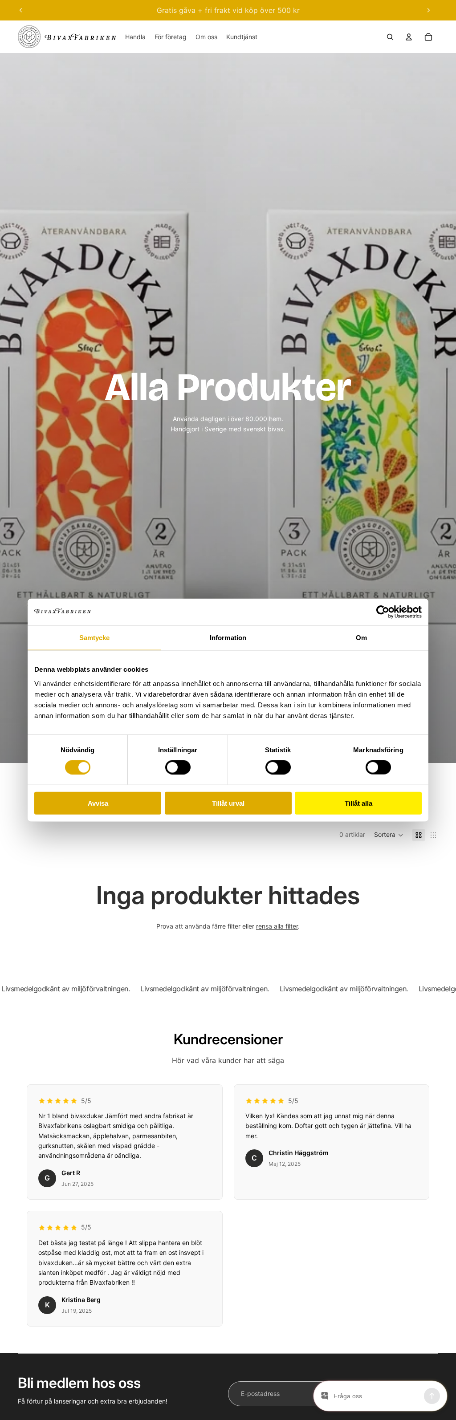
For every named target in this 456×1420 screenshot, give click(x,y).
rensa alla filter (277, 926)
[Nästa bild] (428, 10)
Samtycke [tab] (94, 637)
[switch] (178, 767)
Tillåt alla (358, 803)
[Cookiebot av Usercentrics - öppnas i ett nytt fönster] (383, 612)
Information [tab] (228, 637)
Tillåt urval (228, 803)
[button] (388, 835)
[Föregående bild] (21, 10)
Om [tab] (361, 637)
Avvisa (98, 803)
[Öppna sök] (390, 37)
